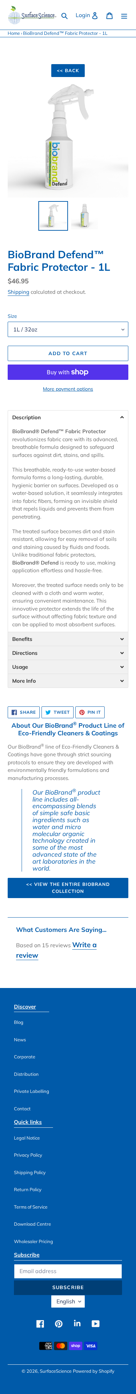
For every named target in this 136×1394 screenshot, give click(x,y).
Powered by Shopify (93, 1371)
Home (14, 33)
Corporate (24, 1056)
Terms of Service (30, 1207)
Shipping (18, 292)
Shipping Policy (30, 1172)
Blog (18, 1022)
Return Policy (27, 1189)
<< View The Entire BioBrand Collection (68, 887)
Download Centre (32, 1224)
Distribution (26, 1074)
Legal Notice (27, 1138)
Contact (22, 1108)
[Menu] (124, 15)
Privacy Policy (28, 1155)
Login (89, 14)
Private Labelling (31, 1091)
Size (12, 316)
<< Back (68, 70)
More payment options (68, 389)
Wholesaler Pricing (33, 1241)
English (65, 1301)
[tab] (68, 417)
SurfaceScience (55, 1371)
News (20, 1039)
